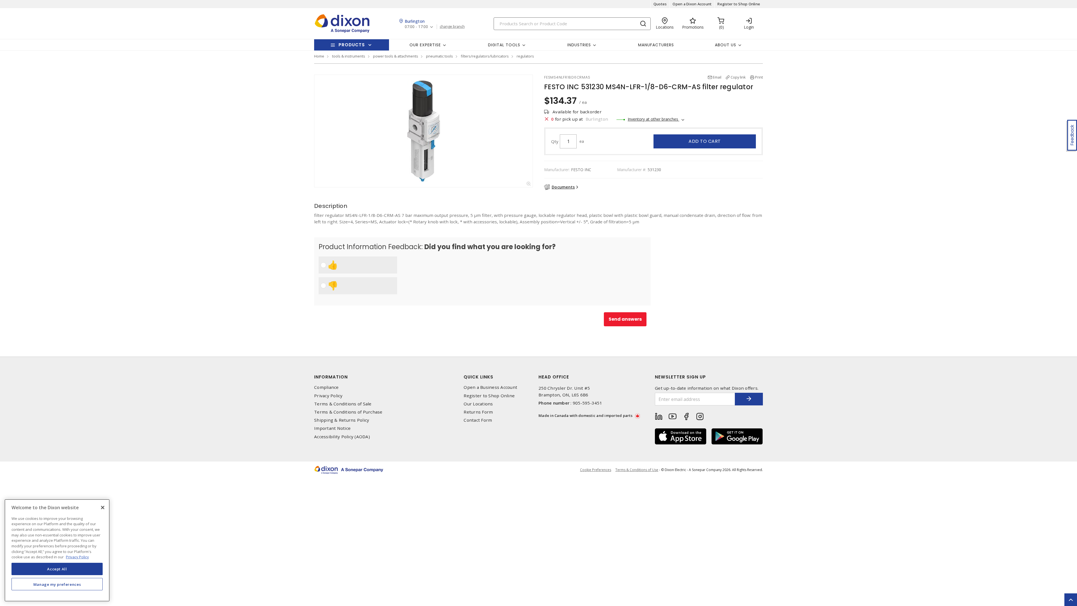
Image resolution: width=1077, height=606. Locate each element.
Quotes (660, 3)
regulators (525, 56)
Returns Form (478, 412)
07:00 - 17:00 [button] (416, 26)
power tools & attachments (395, 56)
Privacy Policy (328, 395)
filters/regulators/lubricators (485, 56)
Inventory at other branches (653, 119)
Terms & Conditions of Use (636, 469)
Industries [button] (579, 45)
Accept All (57, 568)
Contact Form (478, 420)
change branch (452, 26)
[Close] (102, 507)
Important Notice (332, 428)
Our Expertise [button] (425, 45)
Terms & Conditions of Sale (343, 404)
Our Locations (478, 404)
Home (319, 56)
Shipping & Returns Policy (341, 420)
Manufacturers (656, 45)
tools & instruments (348, 56)
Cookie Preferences (595, 470)
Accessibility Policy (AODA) (342, 436)
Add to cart (705, 141)
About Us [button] (725, 45)
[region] (57, 550)
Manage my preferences (57, 584)
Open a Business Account (490, 387)
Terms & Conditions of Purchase (348, 412)
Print (759, 77)
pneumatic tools (439, 56)
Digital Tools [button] (504, 45)
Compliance (326, 387)
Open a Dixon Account (692, 3)
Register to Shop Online (738, 3)
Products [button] (352, 45)
